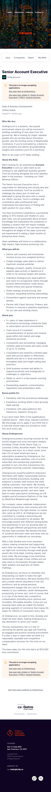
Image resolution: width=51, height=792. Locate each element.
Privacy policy (19, 714)
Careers (29, 12)
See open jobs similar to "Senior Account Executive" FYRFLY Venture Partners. (26, 96)
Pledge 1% (39, 12)
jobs (7, 57)
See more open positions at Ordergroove (25, 690)
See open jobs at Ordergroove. (22, 91)
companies (19, 57)
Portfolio (19, 12)
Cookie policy (32, 714)
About (10, 12)
